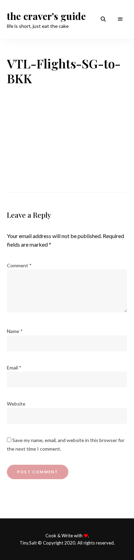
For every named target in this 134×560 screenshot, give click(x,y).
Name (15, 331)
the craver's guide (46, 16)
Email (14, 367)
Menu (120, 19)
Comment (19, 265)
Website (16, 404)
